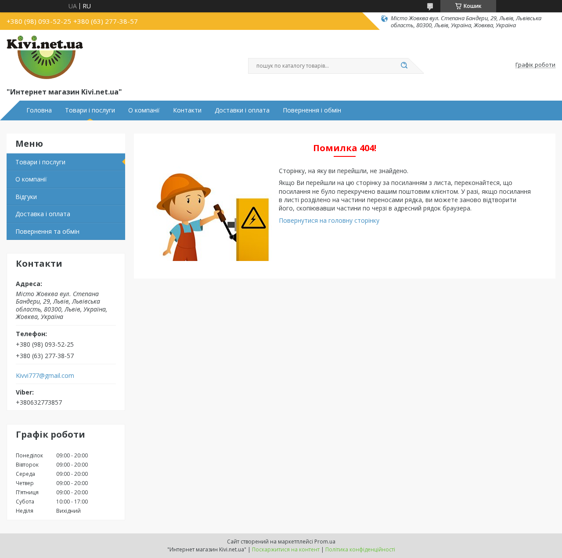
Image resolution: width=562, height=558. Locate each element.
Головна (39, 110)
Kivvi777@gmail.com (45, 376)
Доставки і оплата (242, 110)
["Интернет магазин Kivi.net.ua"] (45, 58)
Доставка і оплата (42, 214)
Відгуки (26, 196)
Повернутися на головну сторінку (329, 220)
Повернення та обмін (47, 231)
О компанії (144, 110)
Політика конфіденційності (360, 549)
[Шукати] (404, 66)
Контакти (187, 110)
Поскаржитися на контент (286, 549)
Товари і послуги (90, 110)
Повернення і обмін (312, 110)
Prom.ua (324, 541)
